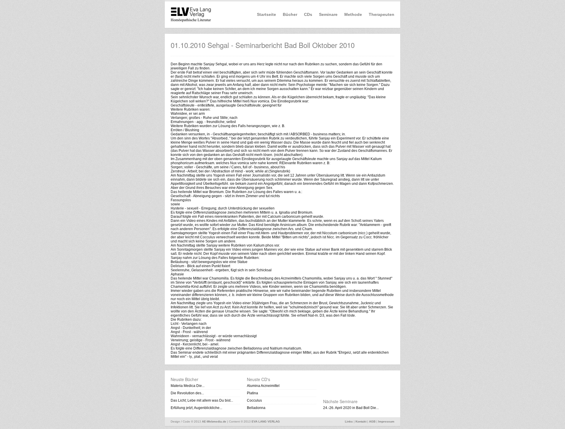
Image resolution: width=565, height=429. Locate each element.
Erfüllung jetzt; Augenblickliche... (196, 408)
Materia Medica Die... (188, 386)
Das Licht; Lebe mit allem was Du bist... (202, 400)
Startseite (266, 14)
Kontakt (360, 421)
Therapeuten (381, 14)
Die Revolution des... (187, 393)
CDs (308, 14)
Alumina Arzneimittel (263, 386)
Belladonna (256, 408)
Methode (353, 14)
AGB (372, 421)
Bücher (290, 14)
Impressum (386, 421)
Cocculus (254, 400)
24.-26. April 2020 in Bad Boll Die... (351, 408)
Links (349, 421)
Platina (252, 393)
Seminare (328, 14)
